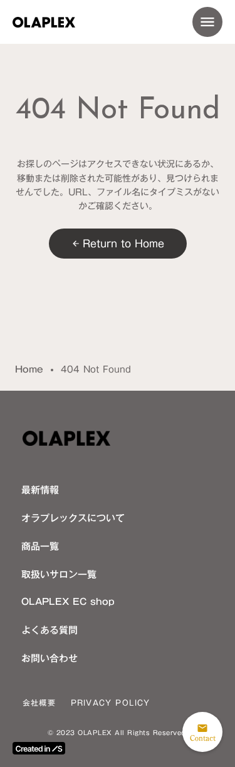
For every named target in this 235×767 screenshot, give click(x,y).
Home (29, 370)
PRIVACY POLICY (110, 703)
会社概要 (39, 703)
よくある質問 (49, 629)
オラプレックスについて (73, 517)
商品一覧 (40, 546)
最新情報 (40, 489)
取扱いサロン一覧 (59, 574)
